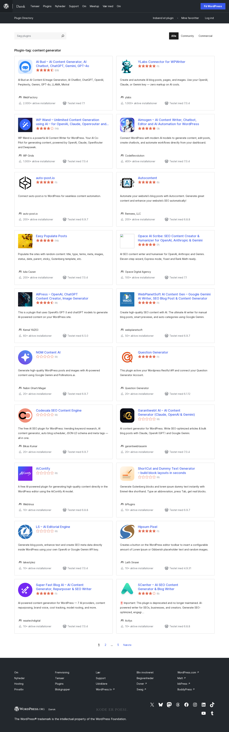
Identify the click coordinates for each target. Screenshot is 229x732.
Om (16, 672)
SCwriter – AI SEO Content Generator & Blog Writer (158, 587)
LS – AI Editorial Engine (53, 527)
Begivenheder (145, 678)
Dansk (51, 709)
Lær (98, 672)
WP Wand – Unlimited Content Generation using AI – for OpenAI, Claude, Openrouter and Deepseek (71, 122)
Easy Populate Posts (51, 236)
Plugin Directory (23, 17)
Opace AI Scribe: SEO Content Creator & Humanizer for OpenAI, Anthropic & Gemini (170, 238)
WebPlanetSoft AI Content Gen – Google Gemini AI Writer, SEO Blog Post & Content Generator (174, 296)
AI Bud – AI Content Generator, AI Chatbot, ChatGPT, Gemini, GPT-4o (62, 64)
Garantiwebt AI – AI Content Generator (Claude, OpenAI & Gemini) (166, 412)
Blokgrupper (62, 689)
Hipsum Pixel (147, 527)
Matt (181, 678)
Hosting (18, 683)
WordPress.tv (105, 689)
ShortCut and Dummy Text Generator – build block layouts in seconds (166, 470)
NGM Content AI (48, 352)
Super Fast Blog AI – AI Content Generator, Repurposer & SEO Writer (64, 587)
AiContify (43, 468)
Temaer (59, 678)
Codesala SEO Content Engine (59, 410)
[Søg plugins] (62, 35)
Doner (142, 683)
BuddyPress (186, 689)
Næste (127, 644)
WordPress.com (188, 672)
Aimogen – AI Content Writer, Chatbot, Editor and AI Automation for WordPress (168, 122)
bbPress (183, 683)
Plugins (59, 683)
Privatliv (19, 689)
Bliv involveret (145, 672)
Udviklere (101, 683)
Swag (141, 689)
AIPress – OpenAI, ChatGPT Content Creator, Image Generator (62, 296)
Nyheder (19, 678)
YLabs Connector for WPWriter (161, 62)
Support (101, 678)
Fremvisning (62, 672)
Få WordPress (213, 6)
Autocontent (147, 178)
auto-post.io (45, 178)
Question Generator (153, 352)
